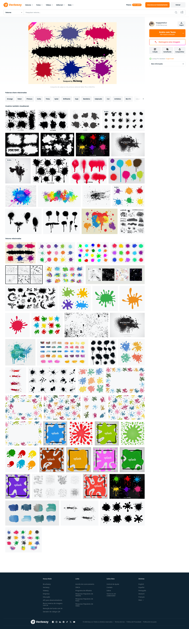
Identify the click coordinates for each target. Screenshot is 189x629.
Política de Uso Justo (150, 622)
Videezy (46, 590)
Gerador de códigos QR (51, 612)
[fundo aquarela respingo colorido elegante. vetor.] (59, 196)
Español (141, 587)
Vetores (28, 5)
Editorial (59, 5)
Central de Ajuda (113, 584)
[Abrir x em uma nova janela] (70, 622)
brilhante (66, 99)
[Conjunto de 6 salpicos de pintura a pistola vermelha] (89, 170)
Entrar (178, 5)
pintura (29, 99)
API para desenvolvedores (52, 600)
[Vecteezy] (13, 5)
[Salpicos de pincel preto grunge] (132, 221)
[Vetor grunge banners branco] (22, 144)
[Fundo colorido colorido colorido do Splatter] (20, 196)
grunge (10, 99)
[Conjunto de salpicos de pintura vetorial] (20, 253)
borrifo (128, 99)
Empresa (46, 594)
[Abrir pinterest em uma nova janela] (63, 622)
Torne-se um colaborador (111, 595)
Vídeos (48, 5)
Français (141, 597)
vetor (20, 99)
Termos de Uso (120, 622)
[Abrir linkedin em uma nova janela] (60, 622)
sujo (76, 99)
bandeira (86, 99)
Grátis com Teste (167, 33)
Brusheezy (47, 584)
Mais (69, 5)
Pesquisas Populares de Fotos (84, 600)
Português (142, 590)
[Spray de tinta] (92, 144)
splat (56, 99)
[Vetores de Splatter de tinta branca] (57, 144)
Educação (46, 597)
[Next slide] (141, 99)
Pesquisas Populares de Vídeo (84, 605)
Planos (128, 5)
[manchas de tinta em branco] (128, 196)
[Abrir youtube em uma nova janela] (74, 622)
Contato (109, 587)
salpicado (98, 99)
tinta (48, 99)
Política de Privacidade (134, 622)
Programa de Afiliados (83, 590)
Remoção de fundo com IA (52, 608)
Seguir (181, 25)
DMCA (77, 587)
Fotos (38, 5)
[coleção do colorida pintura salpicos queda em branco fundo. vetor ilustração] (75, 298)
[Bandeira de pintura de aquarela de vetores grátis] (20, 352)
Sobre (109, 590)
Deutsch (141, 594)
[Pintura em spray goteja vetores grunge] (23, 221)
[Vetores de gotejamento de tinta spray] (127, 170)
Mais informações (157, 64)
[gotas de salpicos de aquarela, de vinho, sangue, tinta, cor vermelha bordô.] (15, 380)
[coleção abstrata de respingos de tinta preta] (123, 120)
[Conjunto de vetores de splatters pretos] (20, 120)
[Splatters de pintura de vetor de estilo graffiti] (53, 120)
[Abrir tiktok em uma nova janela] (67, 622)
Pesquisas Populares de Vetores (84, 595)
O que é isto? (170, 59)
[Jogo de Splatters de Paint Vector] (50, 170)
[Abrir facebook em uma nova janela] (53, 622)
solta (39, 99)
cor (108, 99)
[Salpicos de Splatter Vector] (99, 221)
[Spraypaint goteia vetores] (61, 221)
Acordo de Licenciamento (84, 584)
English (141, 584)
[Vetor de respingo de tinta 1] (18, 170)
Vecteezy (46, 587)
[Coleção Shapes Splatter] (85, 120)
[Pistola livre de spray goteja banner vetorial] (128, 144)
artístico (117, 99)
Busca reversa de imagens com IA (52, 604)
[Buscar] (176, 12)
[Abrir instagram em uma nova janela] (56, 622)
